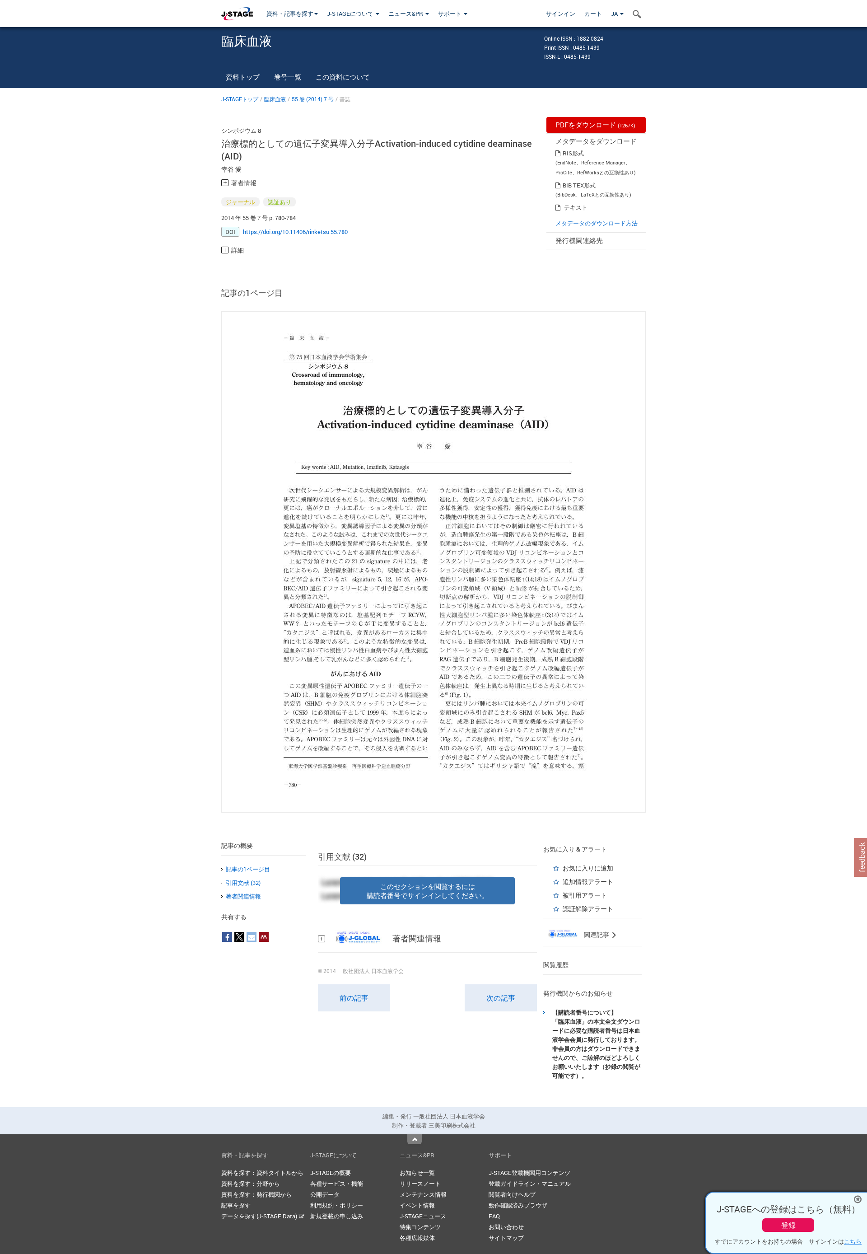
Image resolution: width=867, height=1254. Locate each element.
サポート (450, 13)
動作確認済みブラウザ (518, 1205)
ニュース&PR (406, 13)
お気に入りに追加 (588, 868)
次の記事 (500, 998)
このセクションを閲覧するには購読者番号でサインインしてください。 (428, 891)
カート (593, 13)
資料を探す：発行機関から (256, 1194)
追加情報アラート (588, 881)
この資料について (343, 76)
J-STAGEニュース (423, 1216)
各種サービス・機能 (336, 1183)
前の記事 (354, 998)
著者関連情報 (243, 896)
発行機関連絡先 (579, 240)
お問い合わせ (506, 1227)
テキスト (575, 207)
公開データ (325, 1194)
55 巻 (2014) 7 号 (313, 99)
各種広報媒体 (417, 1238)
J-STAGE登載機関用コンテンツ (529, 1173)
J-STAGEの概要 (330, 1173)
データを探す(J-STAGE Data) (259, 1216)
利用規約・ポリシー (336, 1205)
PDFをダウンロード (595, 124)
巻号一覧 (287, 76)
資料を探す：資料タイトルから (262, 1173)
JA (615, 13)
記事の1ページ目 (248, 869)
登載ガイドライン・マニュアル (530, 1183)
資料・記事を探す (289, 13)
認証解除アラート (588, 908)
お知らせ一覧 (417, 1173)
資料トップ (243, 76)
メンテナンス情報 (423, 1194)
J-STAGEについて (351, 13)
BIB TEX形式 (579, 185)
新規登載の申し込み (336, 1216)
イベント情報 (417, 1205)
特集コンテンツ (420, 1227)
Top (414, 1139)
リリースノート (420, 1183)
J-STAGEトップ (239, 99)
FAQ (494, 1216)
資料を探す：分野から (250, 1183)
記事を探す (236, 1205)
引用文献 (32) (243, 883)
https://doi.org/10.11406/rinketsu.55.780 (295, 232)
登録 (788, 1225)
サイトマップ (506, 1238)
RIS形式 (573, 153)
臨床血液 (275, 99)
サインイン (560, 13)
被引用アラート (585, 895)
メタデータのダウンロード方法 (596, 223)
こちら (853, 1241)
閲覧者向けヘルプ (512, 1194)
